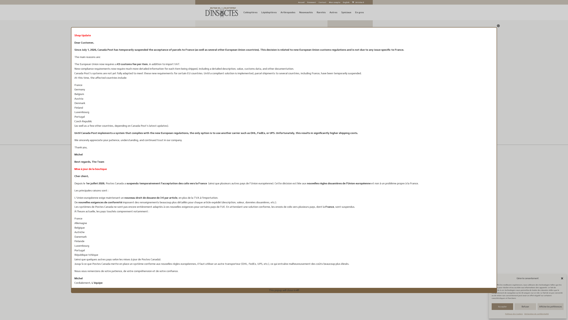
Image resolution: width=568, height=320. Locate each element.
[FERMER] (498, 25)
